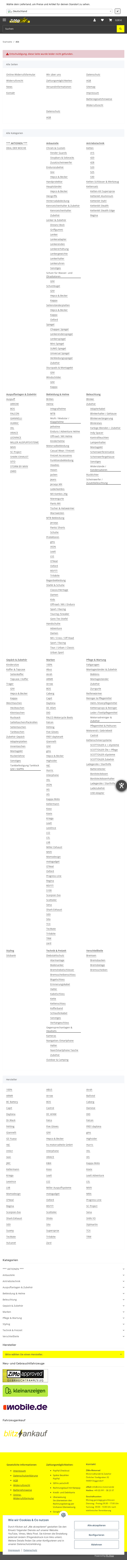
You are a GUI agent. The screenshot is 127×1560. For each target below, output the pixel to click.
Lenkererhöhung (59, 248)
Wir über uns (53, 74)
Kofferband (56, 1008)
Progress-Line (53, 875)
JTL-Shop (110, 1555)
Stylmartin (92, 1224)
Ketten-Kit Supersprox (102, 191)
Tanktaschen (17, 731)
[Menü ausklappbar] (4, 18)
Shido (49, 1218)
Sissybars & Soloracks (62, 157)
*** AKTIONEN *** (13, 1268)
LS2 (52, 556)
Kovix (49, 813)
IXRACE (14, 432)
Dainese (90, 1108)
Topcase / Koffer (19, 679)
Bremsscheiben (98, 969)
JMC (8, 1163)
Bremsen (91, 955)
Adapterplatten (18, 741)
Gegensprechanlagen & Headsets (59, 1029)
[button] (94, 20)
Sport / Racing (58, 609)
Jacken (53, 474)
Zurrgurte (95, 688)
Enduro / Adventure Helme (65, 431)
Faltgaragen (92, 664)
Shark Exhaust (54, 909)
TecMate (51, 928)
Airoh (49, 674)
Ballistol (90, 1095)
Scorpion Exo (53, 895)
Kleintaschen (17, 712)
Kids (52, 599)
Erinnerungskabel (60, 984)
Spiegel (50, 324)
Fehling (50, 727)
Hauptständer (54, 186)
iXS (48, 794)
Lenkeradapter (58, 239)
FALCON (14, 413)
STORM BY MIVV (19, 466)
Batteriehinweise (22, 1490)
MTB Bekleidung (55, 517)
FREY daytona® (54, 736)
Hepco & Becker (59, 176)
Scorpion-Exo (13, 1212)
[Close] (120, 1547)
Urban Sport (57, 652)
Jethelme (55, 426)
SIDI (48, 914)
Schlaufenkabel (58, 1013)
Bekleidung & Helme (14, 1293)
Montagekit (96, 447)
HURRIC (14, 423)
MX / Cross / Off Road (62, 637)
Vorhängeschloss (59, 1022)
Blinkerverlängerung (101, 418)
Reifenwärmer (94, 693)
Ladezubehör (97, 788)
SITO (12, 461)
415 (92, 152)
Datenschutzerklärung (25, 1475)
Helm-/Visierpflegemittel (103, 703)
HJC (48, 765)
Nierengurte (57, 498)
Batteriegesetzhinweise (99, 99)
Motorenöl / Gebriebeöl (99, 730)
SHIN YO (91, 1218)
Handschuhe (53, 623)
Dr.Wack (10, 1120)
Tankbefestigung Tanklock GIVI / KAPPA (24, 767)
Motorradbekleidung (57, 445)
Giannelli (51, 741)
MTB (52, 413)
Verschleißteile (11, 1336)
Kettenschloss (58, 1003)
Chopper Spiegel (59, 329)
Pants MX (55, 503)
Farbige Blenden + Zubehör (105, 427)
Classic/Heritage (59, 589)
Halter (53, 989)
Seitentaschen (18, 727)
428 (92, 162)
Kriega (49, 818)
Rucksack (15, 717)
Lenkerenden (57, 244)
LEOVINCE (15, 437)
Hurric (49, 770)
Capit (49, 698)
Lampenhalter (98, 442)
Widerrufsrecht (14, 80)
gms (52, 541)
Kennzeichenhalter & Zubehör (63, 205)
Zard (48, 1242)
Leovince (11, 1181)
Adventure (56, 628)
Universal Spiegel (59, 353)
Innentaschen (17, 746)
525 (92, 172)
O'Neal (54, 561)
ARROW (14, 403)
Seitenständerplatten (58, 305)
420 (92, 157)
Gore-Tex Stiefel (59, 618)
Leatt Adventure (95, 1175)
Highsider (51, 760)
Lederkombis (57, 489)
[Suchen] (120, 28)
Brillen (50, 399)
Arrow (49, 683)
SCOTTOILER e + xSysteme (104, 744)
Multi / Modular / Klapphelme (59, 420)
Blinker (90, 399)
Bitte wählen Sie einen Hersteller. (24, 1354)
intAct (9, 1150)
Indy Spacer (96, 432)
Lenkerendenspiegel (61, 334)
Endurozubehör (55, 167)
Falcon (49, 722)
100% (49, 664)
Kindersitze (12, 664)
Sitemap (90, 86)
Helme (49, 403)
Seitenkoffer (17, 674)
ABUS (49, 1089)
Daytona (50, 703)
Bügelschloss (57, 979)
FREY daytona (93, 1126)
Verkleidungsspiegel (61, 358)
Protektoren (52, 537)
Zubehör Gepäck (15, 736)
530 (92, 176)
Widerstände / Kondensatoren (98, 468)
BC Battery (12, 1101)
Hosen (53, 469)
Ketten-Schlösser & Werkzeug (102, 181)
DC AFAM (51, 1114)
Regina (94, 215)
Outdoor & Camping (57, 1059)
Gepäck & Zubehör (13, 1305)
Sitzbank (11, 955)
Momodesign (53, 856)
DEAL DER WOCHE (16, 148)
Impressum (14, 1550)
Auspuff (10, 399)
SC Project (15, 451)
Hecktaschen (17, 707)
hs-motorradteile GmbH (59, 1144)
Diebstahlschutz (55, 955)
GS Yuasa (11, 1138)
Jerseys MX (56, 484)
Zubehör (55, 215)
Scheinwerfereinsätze (102, 451)
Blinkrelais (96, 423)
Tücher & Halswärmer (62, 508)
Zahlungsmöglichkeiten (59, 80)
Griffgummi (56, 229)
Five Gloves (52, 731)
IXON (53, 546)
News (9, 86)
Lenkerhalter (57, 258)
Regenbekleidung (56, 580)
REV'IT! (54, 570)
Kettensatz (92, 186)
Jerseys (54, 522)
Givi (52, 172)
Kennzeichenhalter (60, 210)
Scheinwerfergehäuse (102, 456)
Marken (7, 1311)
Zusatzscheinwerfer (61, 162)
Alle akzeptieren (96, 1525)
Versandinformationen (58, 86)
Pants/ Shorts (57, 527)
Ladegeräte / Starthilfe (98, 764)
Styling (6, 1324)
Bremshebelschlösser (62, 969)
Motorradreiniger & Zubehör (101, 719)
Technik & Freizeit (12, 1330)
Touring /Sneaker (59, 613)
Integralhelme (58, 408)
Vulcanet (11, 1242)
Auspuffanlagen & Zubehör (18, 1287)
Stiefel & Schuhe (55, 585)
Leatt (53, 551)
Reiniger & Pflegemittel (99, 698)
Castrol (94, 735)
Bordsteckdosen (99, 773)
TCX (48, 923)
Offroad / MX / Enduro (62, 604)
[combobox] (59, 11)
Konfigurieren (96, 1535)
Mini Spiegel (57, 343)
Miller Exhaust (54, 847)
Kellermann (52, 803)
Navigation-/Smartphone (60, 1040)
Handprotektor (54, 181)
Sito (48, 919)
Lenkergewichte (59, 253)
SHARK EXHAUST (19, 456)
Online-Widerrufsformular (20, 74)
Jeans (53, 479)
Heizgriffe (51, 196)
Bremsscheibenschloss (63, 974)
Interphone (52, 775)
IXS (48, 789)
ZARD (13, 471)
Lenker (54, 234)
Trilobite (55, 575)
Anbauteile (9, 1275)
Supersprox (52, 1230)
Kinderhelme (57, 441)
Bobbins (94, 674)
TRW (48, 938)
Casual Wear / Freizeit (62, 450)
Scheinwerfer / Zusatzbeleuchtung (97, 481)
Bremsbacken (97, 960)
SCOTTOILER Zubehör (102, 759)
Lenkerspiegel (58, 338)
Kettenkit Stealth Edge (102, 210)
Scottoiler (51, 899)
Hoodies (54, 465)
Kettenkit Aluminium (101, 196)
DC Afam (51, 707)
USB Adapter (97, 792)
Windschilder (53, 377)
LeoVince (51, 827)
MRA (88, 1193)
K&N (48, 1163)
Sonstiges (55, 268)
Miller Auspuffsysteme (58, 1187)
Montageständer (99, 679)
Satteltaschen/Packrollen (24, 722)
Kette (53, 998)
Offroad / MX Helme (61, 436)
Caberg (50, 693)
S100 (49, 890)
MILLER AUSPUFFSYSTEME (24, 442)
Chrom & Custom (55, 148)
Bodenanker (57, 965)
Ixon (8, 1157)
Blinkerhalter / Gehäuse (103, 413)
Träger (10, 683)
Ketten (90, 148)
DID (48, 712)
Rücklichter (92, 474)
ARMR (49, 679)
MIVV (13, 447)
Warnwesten (57, 513)
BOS (12, 408)
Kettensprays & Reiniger (103, 707)
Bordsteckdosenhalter (102, 778)
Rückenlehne (17, 755)
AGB (88, 80)
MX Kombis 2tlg (58, 493)
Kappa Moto (53, 799)
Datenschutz (30, 1550)
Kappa (53, 300)
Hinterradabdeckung (57, 200)
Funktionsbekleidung (61, 460)
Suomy (10, 1230)
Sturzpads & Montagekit (59, 367)
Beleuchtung (10, 1299)
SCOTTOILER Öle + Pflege (104, 749)
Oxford (54, 319)
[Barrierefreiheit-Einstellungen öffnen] (121, 785)
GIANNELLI (16, 418)
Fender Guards (58, 152)
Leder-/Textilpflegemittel (103, 712)
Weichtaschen (14, 703)
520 (92, 167)
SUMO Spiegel (58, 348)
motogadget (53, 861)
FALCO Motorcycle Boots (59, 717)
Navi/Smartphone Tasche (64, 1050)
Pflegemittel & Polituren (103, 725)
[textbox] (59, 11)
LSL (48, 837)
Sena (49, 904)
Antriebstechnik (11, 1281)
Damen (54, 594)
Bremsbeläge (97, 965)
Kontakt (10, 92)
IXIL (12, 427)
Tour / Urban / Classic (62, 647)
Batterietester (98, 768)
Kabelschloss (57, 993)
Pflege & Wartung (12, 1318)
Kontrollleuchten (99, 437)
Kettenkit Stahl (98, 200)
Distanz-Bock (57, 224)
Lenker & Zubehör (56, 220)
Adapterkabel (97, 408)
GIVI (52, 281)
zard (48, 943)
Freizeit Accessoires (61, 455)
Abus (49, 669)
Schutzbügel (53, 286)
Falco (49, 1120)
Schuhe (54, 532)
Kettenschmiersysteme (99, 740)
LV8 (48, 842)
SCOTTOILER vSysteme (102, 754)
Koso (49, 808)
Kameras (51, 1035)
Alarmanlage (57, 960)
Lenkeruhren (57, 263)
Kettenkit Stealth (99, 205)
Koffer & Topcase (15, 669)
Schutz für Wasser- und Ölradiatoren (59, 274)
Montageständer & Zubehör (101, 669)
